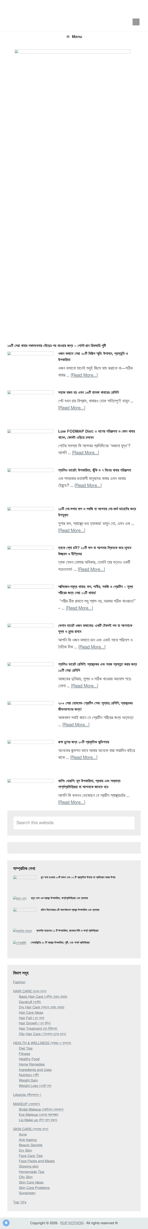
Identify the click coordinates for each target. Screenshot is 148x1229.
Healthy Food (29, 1059)
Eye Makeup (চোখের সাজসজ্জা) (38, 1115)
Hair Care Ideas (31, 1013)
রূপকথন (74, 7)
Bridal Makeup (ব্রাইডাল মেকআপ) (41, 1109)
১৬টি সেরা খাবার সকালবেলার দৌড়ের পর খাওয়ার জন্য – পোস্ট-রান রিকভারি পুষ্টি (56, 346)
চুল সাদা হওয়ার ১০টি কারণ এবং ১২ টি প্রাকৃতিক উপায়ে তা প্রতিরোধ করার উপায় (78, 877)
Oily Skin (26, 1177)
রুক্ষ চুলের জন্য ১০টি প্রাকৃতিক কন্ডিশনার (83, 742)
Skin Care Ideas (31, 1182)
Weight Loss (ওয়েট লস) (35, 1086)
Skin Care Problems (34, 1188)
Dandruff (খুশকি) (30, 1002)
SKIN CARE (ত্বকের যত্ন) (30, 1129)
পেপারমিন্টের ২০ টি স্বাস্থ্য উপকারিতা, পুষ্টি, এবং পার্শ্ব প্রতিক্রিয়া (60, 942)
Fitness (24, 1054)
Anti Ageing (28, 1140)
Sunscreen (27, 1193)
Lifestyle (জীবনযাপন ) (27, 1095)
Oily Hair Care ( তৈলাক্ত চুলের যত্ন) (42, 1034)
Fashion (19, 982)
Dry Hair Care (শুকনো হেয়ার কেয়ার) (41, 1007)
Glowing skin (29, 1166)
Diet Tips (26, 1048)
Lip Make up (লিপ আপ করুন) (38, 1120)
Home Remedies (32, 1064)
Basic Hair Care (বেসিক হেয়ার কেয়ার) (43, 997)
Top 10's (19, 1202)
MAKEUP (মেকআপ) (26, 1104)
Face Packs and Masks (37, 1161)
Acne (23, 1134)
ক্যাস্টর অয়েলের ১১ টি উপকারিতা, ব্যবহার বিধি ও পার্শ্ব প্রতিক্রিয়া (67, 930)
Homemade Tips (31, 1172)
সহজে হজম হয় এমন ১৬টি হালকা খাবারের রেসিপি (88, 392)
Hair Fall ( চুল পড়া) (31, 1018)
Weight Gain (28, 1080)
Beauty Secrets (30, 1145)
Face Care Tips (31, 1156)
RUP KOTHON (71, 1223)
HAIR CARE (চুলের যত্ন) (29, 991)
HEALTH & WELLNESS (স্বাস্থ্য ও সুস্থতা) (42, 1043)
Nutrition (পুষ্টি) (29, 1075)
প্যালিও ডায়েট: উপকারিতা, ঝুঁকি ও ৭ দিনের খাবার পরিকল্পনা (94, 470)
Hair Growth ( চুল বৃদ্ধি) (35, 1023)
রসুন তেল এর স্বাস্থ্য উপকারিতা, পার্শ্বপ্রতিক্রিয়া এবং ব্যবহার (59, 898)
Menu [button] (77, 37)
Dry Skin (25, 1150)
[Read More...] (84, 375)
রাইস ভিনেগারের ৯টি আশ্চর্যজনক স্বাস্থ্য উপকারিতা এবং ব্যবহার (70, 909)
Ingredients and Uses (35, 1070)
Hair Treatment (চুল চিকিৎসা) (38, 1029)
